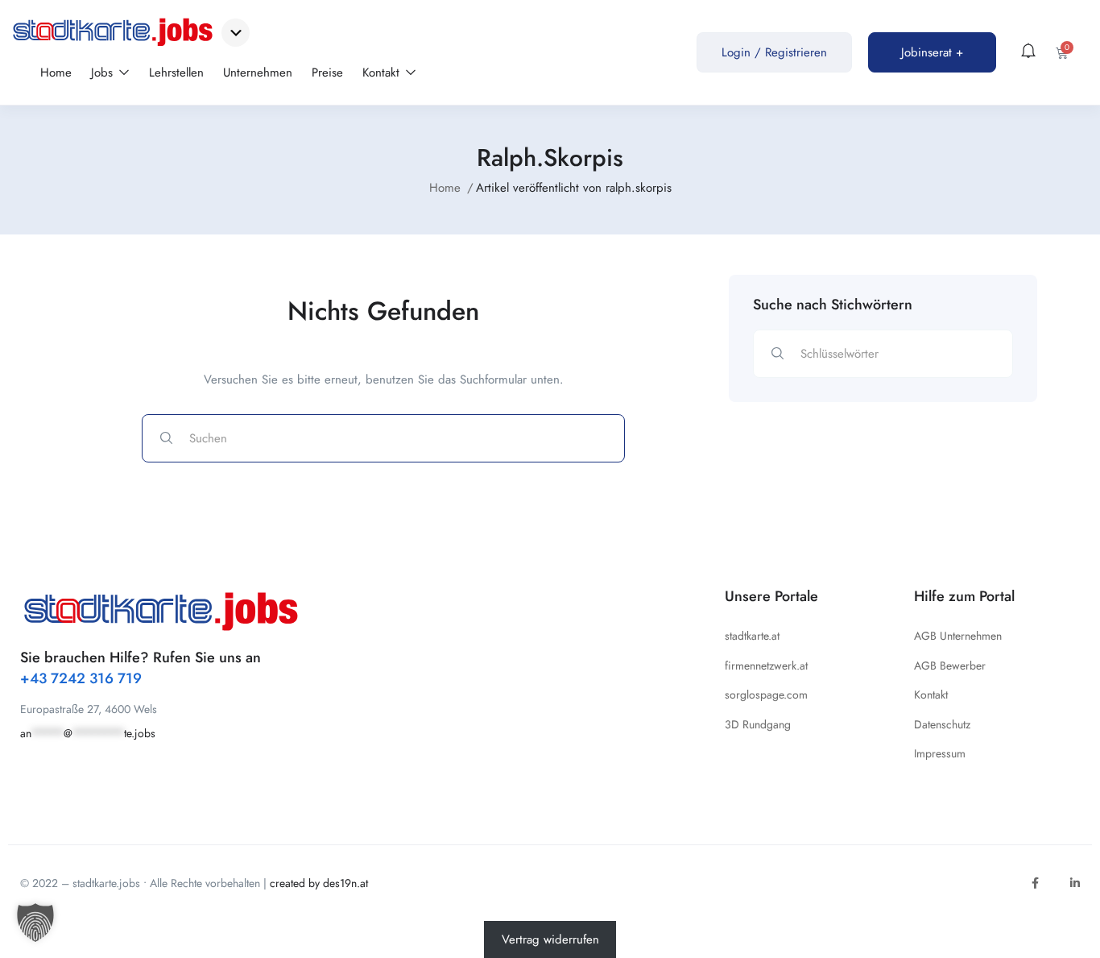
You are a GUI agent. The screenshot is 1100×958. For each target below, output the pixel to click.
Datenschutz (942, 724)
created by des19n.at (319, 883)
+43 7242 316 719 (81, 678)
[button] (35, 922)
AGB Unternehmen (958, 636)
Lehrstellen (176, 72)
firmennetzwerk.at (766, 665)
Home (56, 72)
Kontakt (382, 72)
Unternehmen (257, 72)
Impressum (940, 753)
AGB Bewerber (950, 665)
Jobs (104, 72)
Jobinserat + (932, 52)
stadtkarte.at (752, 636)
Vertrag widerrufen (550, 939)
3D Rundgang (758, 724)
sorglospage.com (766, 694)
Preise (327, 72)
